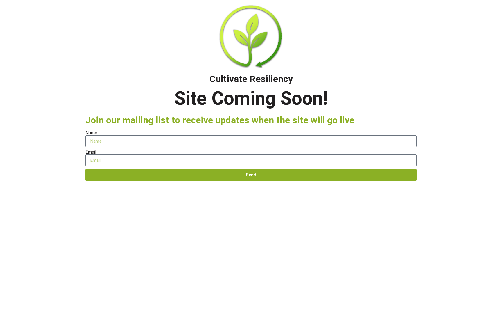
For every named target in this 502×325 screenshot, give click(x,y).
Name (91, 133)
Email (90, 152)
